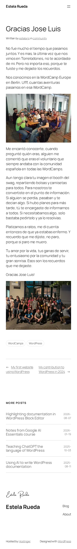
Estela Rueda (16, 6)
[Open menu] (68, 6)
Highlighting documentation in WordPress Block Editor (31, 416)
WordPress (35, 343)
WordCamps (15, 343)
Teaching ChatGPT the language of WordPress (25, 448)
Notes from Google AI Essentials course (23, 432)
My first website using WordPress (19, 369)
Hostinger (25, 541)
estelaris (24, 38)
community (40, 38)
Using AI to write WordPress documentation (29, 465)
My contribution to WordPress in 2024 (52, 369)
